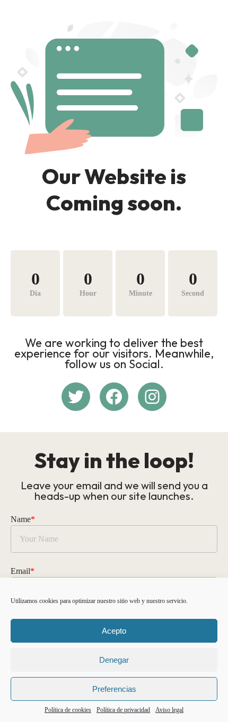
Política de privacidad (123, 710)
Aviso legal (169, 710)
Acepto (114, 630)
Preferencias (114, 688)
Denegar (114, 659)
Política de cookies (68, 710)
